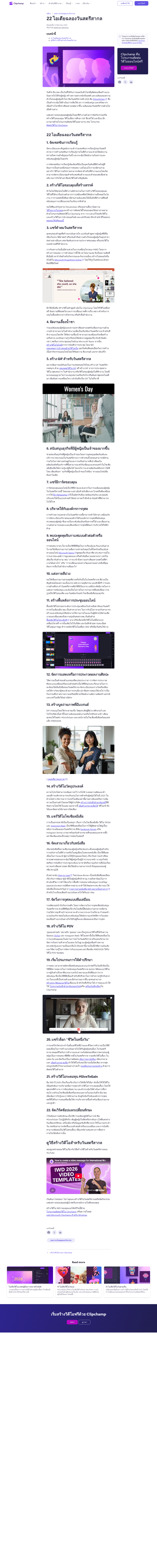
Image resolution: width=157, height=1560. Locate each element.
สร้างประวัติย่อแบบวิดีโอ (57, 982)
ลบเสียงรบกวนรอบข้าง (91, 1065)
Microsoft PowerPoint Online (69, 259)
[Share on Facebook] (119, 82)
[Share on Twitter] (125, 82)
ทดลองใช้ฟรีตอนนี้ (55, 220)
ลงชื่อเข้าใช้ (125, 3)
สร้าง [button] (42, 3)
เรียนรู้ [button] (68, 3)
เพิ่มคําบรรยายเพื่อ (59, 1062)
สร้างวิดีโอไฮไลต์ (54, 344)
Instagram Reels (58, 825)
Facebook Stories (88, 829)
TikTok (57, 935)
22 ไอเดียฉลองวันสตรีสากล (61, 38)
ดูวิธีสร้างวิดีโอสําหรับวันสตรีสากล (63, 40)
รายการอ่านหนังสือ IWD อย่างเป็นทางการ (89, 888)
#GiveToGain (100, 98)
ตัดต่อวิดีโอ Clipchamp (57, 125)
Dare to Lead (65, 875)
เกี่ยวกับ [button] (86, 3)
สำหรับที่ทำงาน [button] (55, 3)
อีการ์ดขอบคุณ (61, 494)
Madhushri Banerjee (61, 27)
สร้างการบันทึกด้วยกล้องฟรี (93, 802)
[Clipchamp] (16, 3)
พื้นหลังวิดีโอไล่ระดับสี (57, 619)
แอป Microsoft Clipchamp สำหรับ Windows (66, 1214)
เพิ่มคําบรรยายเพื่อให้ (88, 805)
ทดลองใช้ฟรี (129, 68)
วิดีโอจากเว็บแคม (54, 210)
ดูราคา (84, 1322)
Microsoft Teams (67, 552)
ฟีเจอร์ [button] (32, 3)
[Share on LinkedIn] (131, 82)
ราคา (78, 3)
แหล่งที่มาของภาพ (57, 778)
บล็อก (49, 13)
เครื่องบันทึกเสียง (93, 986)
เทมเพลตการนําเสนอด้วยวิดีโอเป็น (62, 348)
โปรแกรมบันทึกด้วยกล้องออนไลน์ (65, 986)
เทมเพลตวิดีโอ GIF (67, 368)
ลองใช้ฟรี (141, 3)
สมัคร (72, 1322)
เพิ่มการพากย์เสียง (87, 1059)
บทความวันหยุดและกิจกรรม (64, 13)
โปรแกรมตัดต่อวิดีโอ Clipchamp (61, 1211)
